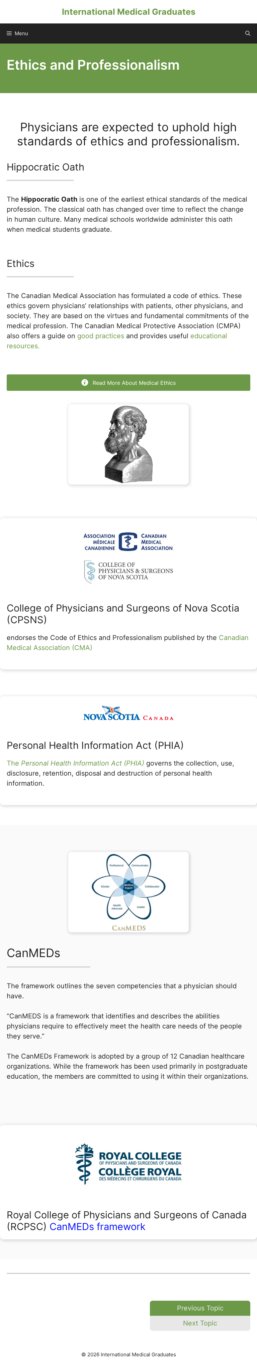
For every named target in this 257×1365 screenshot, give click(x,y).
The (75, 763)
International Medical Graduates (128, 12)
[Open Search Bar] (248, 33)
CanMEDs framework (98, 1226)
